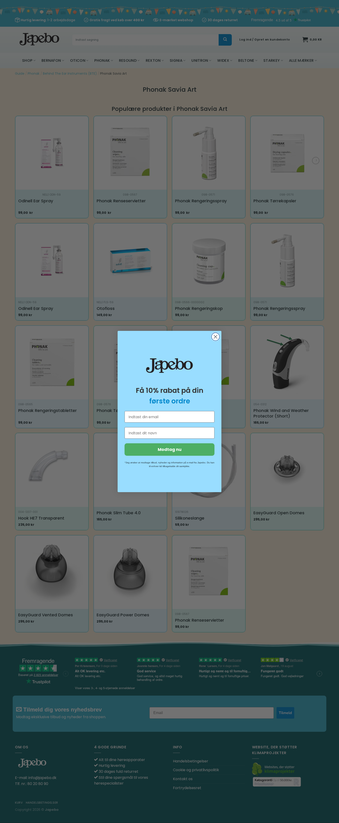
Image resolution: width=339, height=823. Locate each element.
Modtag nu (169, 449)
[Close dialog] (215, 337)
